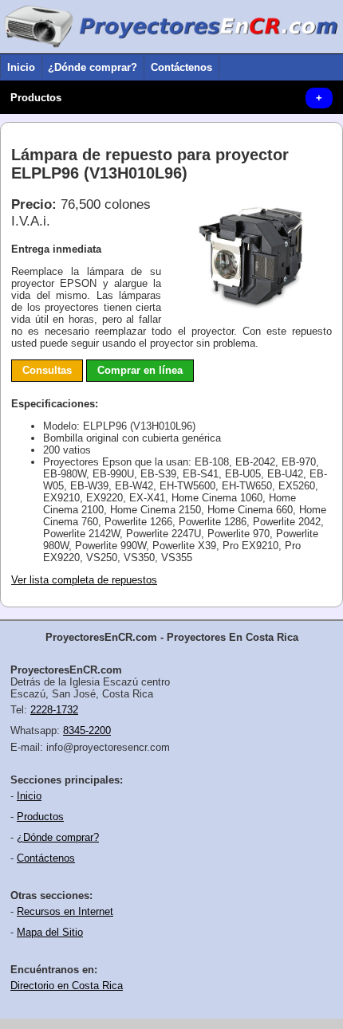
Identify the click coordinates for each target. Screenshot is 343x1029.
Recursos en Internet (65, 911)
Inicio (21, 67)
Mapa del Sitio (50, 932)
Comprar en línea (140, 370)
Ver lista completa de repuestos (84, 580)
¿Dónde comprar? (92, 67)
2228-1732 (54, 710)
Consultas (47, 370)
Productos (35, 98)
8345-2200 (87, 730)
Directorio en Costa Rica (66, 986)
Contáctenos (181, 67)
